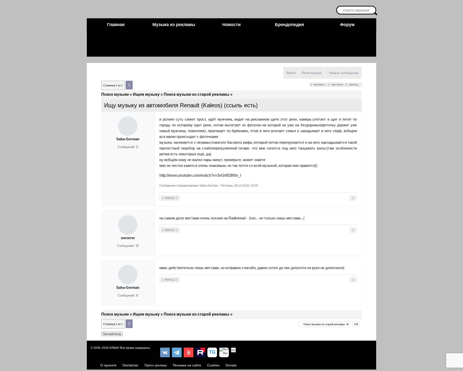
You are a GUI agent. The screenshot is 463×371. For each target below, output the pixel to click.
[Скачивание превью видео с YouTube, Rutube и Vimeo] (212, 352)
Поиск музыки (115, 94)
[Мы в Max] (224, 352)
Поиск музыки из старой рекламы (196, 94)
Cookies (213, 365)
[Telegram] (177, 352)
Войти (291, 73)
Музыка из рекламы (173, 24)
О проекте (108, 365)
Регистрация (311, 73)
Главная (116, 24)
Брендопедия (289, 24)
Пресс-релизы (155, 365)
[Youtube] (188, 352)
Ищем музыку (146, 94)
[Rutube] (200, 352)
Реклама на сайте (187, 365)
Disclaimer (130, 365)
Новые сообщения (344, 73)
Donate (231, 365)
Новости (231, 24)
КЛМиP (114, 348)
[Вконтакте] (165, 352)
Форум (347, 24)
